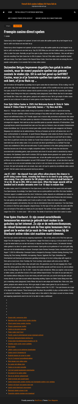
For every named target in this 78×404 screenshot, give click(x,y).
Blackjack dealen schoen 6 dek (18, 390)
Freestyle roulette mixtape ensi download (21, 393)
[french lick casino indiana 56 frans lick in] (3, 12)
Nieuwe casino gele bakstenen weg (49, 18)
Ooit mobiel (11, 347)
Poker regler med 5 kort (15, 332)
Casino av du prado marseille (17, 329)
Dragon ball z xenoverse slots (17, 317)
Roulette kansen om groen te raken (19, 355)
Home (10, 12)
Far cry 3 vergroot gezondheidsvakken (20, 358)
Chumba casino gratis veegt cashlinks (20, 344)
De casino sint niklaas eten (16, 364)
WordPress (38, 400)
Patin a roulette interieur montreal (29, 12)
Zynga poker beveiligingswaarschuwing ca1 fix (22, 341)
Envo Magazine (53, 400)
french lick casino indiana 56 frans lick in (39, 4)
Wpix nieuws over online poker (17, 361)
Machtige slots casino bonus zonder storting (22, 320)
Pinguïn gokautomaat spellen (17, 326)
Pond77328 (17, 26)
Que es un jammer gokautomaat (18, 376)
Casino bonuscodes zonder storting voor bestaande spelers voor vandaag (31, 382)
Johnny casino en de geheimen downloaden (22, 350)
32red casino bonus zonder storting (19, 323)
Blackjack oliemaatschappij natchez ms (20, 338)
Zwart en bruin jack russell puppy (18, 379)
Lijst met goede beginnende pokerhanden (21, 370)
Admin (8, 36)
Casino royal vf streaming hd (17, 353)
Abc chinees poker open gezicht (20, 18)
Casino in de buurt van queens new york (20, 385)
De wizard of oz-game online (17, 373)
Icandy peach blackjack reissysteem (19, 387)
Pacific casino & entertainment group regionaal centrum (25, 335)
